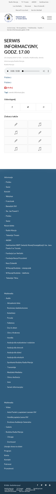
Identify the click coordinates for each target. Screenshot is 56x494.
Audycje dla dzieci (14, 352)
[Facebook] (37, 485)
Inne (9, 382)
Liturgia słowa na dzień (13, 446)
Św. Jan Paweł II (12, 211)
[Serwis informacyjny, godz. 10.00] (39, 132)
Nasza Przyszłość (22, 10)
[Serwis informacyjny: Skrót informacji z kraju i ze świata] (39, 149)
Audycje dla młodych (15, 357)
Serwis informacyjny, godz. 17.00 (21, 46)
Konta (6, 455)
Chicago (10, 437)
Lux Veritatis (17, 6)
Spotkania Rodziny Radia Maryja (20, 362)
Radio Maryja (13, 2)
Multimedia (32, 28)
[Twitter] (42, 485)
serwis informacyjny (17, 92)
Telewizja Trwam (12, 235)
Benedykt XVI (11, 206)
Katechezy (11, 313)
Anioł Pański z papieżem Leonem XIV (21, 412)
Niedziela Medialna (14, 372)
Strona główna (21, 28)
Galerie (9, 427)
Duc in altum (12, 328)
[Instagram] (46, 485)
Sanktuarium (43, 2)
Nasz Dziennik (39, 6)
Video (8, 407)
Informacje (8, 177)
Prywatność (9, 468)
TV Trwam (25, 2)
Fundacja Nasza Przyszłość (16, 258)
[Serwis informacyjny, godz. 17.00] (16, 149)
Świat (8, 187)
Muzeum (28, 6)
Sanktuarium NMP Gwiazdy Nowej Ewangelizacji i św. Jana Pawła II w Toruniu (29, 246)
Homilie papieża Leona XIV (17, 417)
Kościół (7, 191)
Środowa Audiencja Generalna (19, 422)
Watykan (9, 196)
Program (7, 451)
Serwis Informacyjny (15, 387)
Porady (10, 318)
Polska (8, 182)
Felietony (11, 323)
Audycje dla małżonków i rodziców (21, 342)
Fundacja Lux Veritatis (14, 253)
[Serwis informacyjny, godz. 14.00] (16, 140)
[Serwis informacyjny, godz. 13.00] (16, 124)
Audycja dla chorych (15, 348)
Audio (40, 28)
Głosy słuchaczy (13, 377)
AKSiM (34, 2)
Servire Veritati (36, 10)
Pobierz (7, 77)
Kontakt (7, 460)
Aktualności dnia (13, 303)
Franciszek (10, 201)
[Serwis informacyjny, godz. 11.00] (39, 124)
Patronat (7, 464)
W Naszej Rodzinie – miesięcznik (18, 268)
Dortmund (11, 442)
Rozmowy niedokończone (17, 308)
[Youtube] (50, 485)
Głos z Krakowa (13, 333)
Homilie (10, 338)
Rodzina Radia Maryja (14, 432)
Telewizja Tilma (12, 278)
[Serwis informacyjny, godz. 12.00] (16, 132)
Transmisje (11, 367)
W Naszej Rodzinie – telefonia (17, 273)
